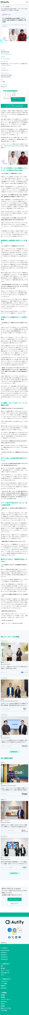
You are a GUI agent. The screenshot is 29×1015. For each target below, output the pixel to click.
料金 (2, 966)
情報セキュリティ (6, 1008)
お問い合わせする (14, 903)
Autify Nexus (4, 954)
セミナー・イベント (5, 970)
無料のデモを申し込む (14, 899)
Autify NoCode (4, 959)
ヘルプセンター (4, 981)
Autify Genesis (4, 957)
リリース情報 (4, 983)
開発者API (3, 985)
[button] (27, 2)
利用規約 (3, 1006)
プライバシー (6, 999)
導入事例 (7, 6)
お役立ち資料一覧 (5, 972)
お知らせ (3, 1003)
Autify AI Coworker (5, 950)
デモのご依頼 (4, 1010)
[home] (5, 2)
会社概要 (3, 995)
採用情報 (3, 997)
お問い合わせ (4, 1001)
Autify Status (4, 988)
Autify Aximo (4, 952)
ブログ (2, 975)
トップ (2, 6)
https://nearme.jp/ (5, 54)
